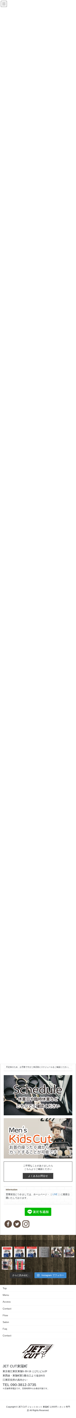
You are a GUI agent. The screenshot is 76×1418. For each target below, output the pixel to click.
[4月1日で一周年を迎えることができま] (56, 1252)
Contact (7, 1308)
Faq (5, 1328)
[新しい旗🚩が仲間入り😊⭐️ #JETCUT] (19, 1264)
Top (5, 1288)
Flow (5, 1315)
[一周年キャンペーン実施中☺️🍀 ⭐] (69, 1252)
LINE (55, 1194)
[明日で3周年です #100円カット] (7, 1252)
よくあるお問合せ (38, 1175)
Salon (6, 1322)
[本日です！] (19, 1252)
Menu (6, 1295)
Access (7, 1301)
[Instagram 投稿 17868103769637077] (32, 1252)
